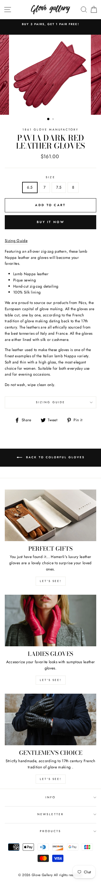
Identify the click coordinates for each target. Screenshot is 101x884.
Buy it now (50, 222)
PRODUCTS (50, 831)
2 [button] (53, 119)
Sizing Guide (50, 402)
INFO (50, 797)
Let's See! (50, 680)
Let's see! (50, 581)
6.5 (30, 187)
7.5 (58, 187)
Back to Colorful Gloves (54, 457)
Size (50, 177)
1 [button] (48, 119)
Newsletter (50, 814)
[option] (50, 24)
